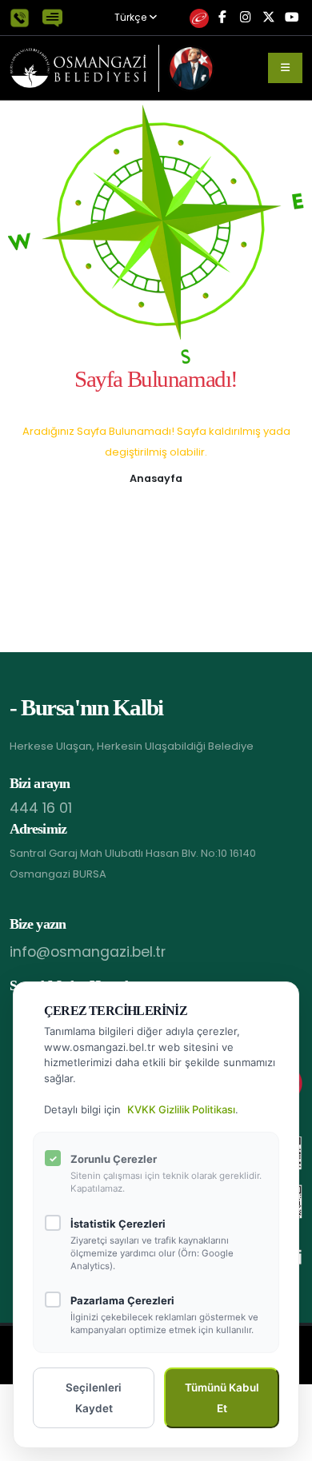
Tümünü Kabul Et (222, 1398)
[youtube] (292, 18)
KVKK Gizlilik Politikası (181, 1109)
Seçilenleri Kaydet (94, 1398)
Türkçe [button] (131, 18)
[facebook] (222, 18)
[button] (156, 477)
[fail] (199, 18)
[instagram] (245, 18)
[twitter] (268, 18)
